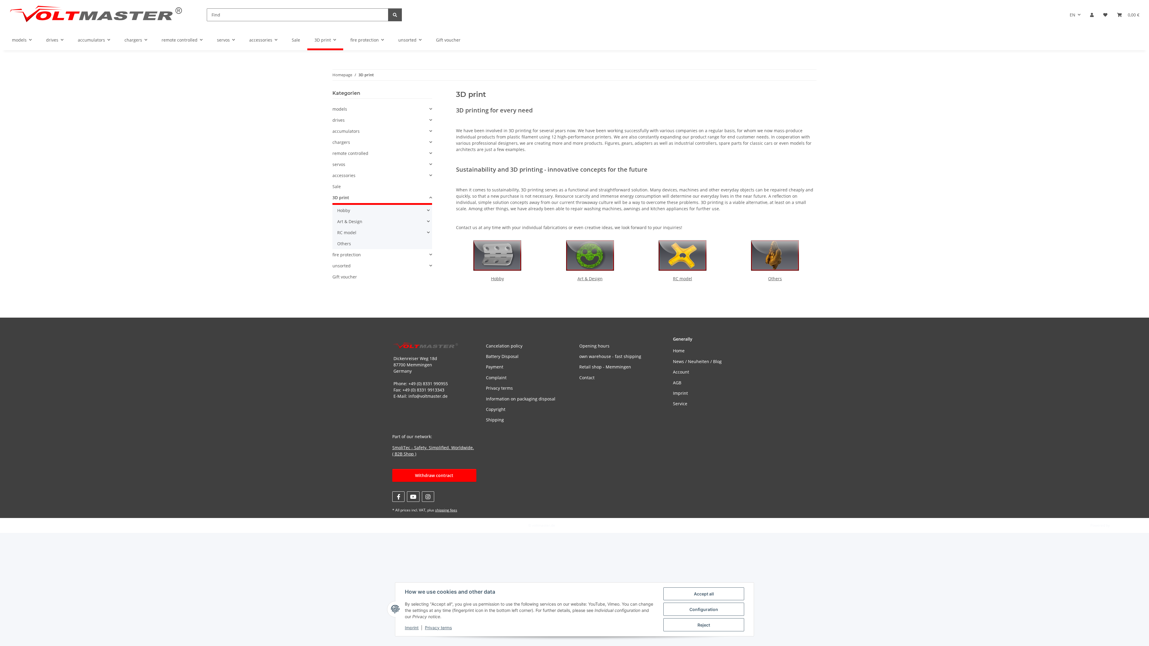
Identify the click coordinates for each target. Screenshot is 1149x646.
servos (338, 164)
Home (679, 351)
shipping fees (446, 510)
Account (681, 372)
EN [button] (1072, 15)
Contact (587, 377)
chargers (341, 142)
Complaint (496, 377)
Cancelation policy (504, 346)
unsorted (341, 266)
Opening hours (594, 346)
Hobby (497, 278)
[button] (1091, 14)
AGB (677, 383)
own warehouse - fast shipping (610, 356)
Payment (494, 367)
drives (338, 120)
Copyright (495, 409)
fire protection (346, 255)
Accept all (704, 593)
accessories (343, 175)
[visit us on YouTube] (413, 496)
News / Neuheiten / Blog (697, 361)
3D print (340, 197)
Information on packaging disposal (520, 399)
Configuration (703, 609)
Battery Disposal (502, 356)
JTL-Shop (1118, 525)
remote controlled (350, 153)
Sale (336, 186)
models (339, 109)
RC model (682, 278)
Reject (703, 624)
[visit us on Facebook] (398, 496)
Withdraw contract (434, 475)
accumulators (346, 131)
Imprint (412, 627)
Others (775, 278)
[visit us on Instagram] (428, 496)
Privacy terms (438, 627)
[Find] (395, 14)
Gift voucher (344, 277)
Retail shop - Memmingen (605, 367)
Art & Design (590, 278)
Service (680, 403)
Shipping (495, 420)
